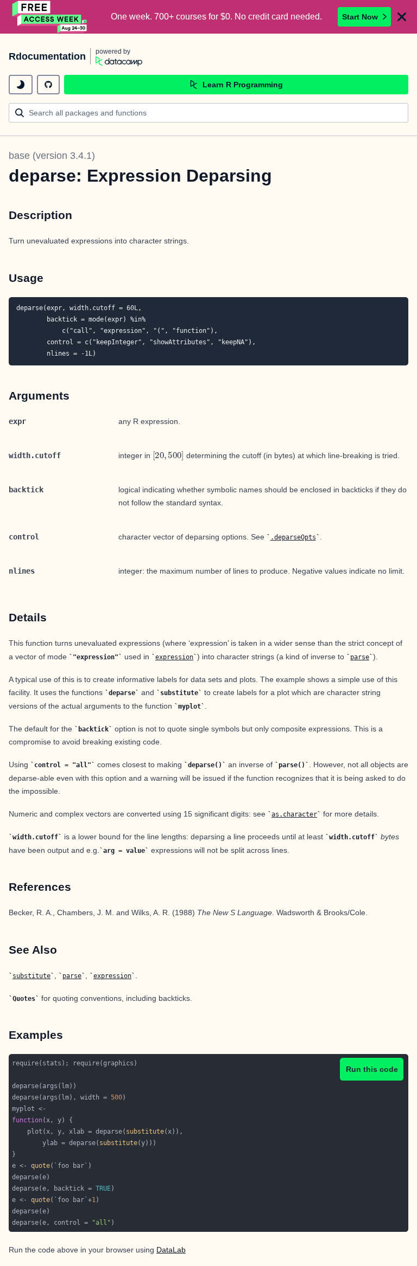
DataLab (171, 1249)
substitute (31, 976)
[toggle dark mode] (21, 84)
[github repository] (48, 84)
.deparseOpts (293, 537)
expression (174, 657)
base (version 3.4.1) (52, 155)
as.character (294, 814)
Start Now (360, 16)
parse (359, 657)
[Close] (402, 17)
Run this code (372, 1069)
